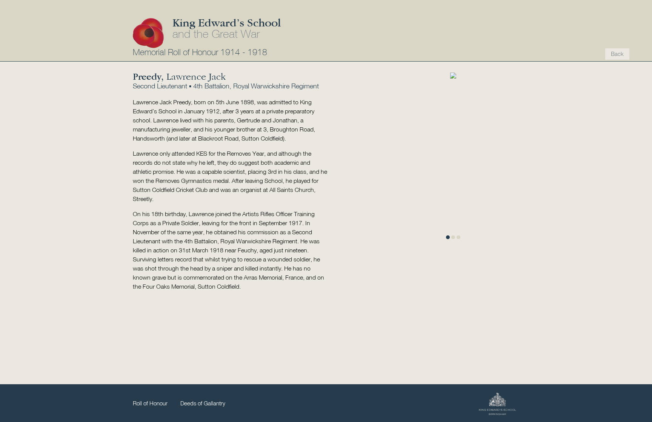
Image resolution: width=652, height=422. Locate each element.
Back (617, 54)
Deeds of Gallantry (202, 404)
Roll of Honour (150, 404)
